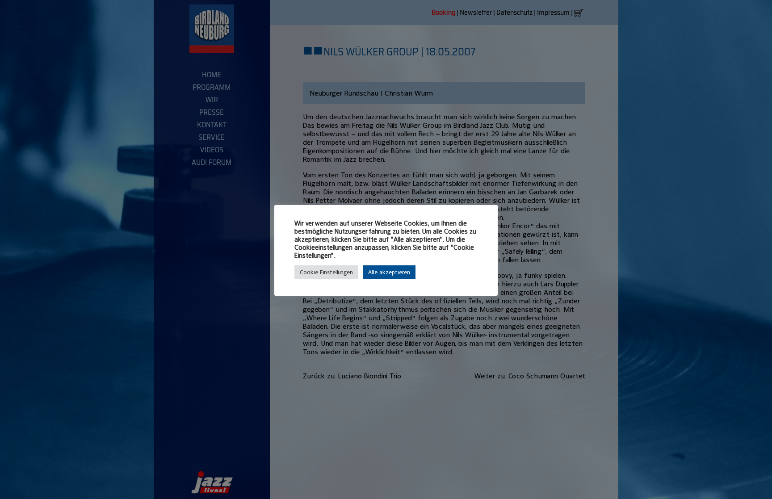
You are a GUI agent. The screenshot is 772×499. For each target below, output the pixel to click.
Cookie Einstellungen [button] (326, 272)
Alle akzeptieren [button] (389, 272)
